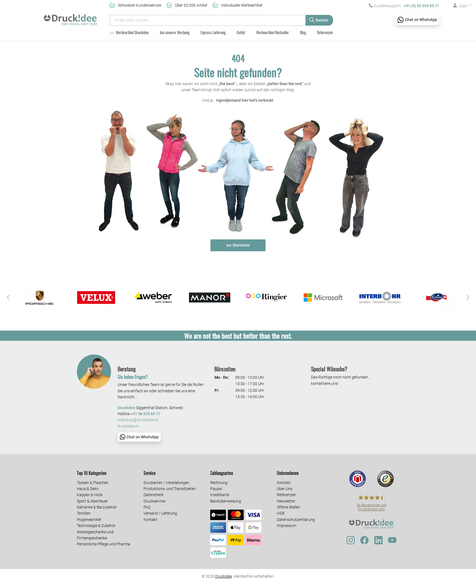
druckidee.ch (128, 426)
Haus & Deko (88, 488)
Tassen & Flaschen (93, 482)
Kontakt (150, 519)
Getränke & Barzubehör (97, 507)
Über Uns (284, 488)
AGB (281, 513)
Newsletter (286, 501)
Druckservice (154, 501)
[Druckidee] (70, 17)
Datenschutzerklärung (296, 519)
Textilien (84, 513)
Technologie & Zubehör (96, 525)
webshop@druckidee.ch (138, 420)
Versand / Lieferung (160, 513)
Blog (303, 32)
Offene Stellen (288, 507)
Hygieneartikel (89, 519)
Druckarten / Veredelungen (166, 482)
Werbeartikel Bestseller (272, 32)
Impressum (286, 525)
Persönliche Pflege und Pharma (103, 544)
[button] (8, 297)
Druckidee (223, 576)
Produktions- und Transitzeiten (170, 488)
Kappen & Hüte (89, 495)
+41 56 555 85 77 (145, 414)
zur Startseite (238, 245)
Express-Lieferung (213, 32)
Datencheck (154, 495)
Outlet (241, 32)
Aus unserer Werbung (175, 32)
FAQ (147, 507)
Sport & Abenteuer (92, 501)
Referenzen (325, 32)
